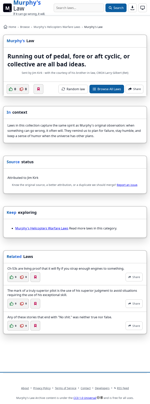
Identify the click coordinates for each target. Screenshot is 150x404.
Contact (86, 388)
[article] (75, 274)
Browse (25, 27)
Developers (102, 388)
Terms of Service (65, 388)
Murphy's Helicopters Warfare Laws (57, 27)
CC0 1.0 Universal (84, 398)
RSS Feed (123, 388)
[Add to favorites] (38, 89)
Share (136, 277)
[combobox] (79, 8)
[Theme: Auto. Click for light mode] (142, 8)
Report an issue (127, 185)
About (25, 388)
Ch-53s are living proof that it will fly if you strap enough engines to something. (65, 268)
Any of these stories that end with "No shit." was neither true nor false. (59, 317)
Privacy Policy (42, 388)
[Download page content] (132, 8)
